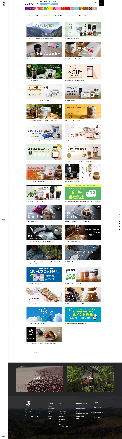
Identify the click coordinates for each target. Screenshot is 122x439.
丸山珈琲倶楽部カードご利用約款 (82, 413)
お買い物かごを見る (62, 419)
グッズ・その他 (82, 15)
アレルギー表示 (97, 417)
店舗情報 (50, 411)
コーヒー (28, 15)
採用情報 (50, 418)
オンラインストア (62, 401)
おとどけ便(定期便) (62, 411)
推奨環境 (77, 418)
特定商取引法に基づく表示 (80, 408)
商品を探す (60, 403)
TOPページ (50, 401)
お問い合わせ (97, 402)
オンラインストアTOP (32, 352)
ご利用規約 (78, 406)
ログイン (91, 2)
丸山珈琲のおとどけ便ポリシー (81, 416)
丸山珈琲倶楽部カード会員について (65, 426)
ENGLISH (3, 436)
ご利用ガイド (86, 2)
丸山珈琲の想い (51, 403)
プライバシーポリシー (80, 411)
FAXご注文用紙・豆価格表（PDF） (97, 412)
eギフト (46, 15)
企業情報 (50, 416)
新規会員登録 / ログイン (63, 416)
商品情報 (50, 406)
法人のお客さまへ (51, 408)
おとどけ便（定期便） (59, 15)
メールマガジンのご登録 (97, 407)
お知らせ (50, 413)
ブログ (60, 421)
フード (71, 15)
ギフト (38, 15)
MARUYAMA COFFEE (3, 4)
